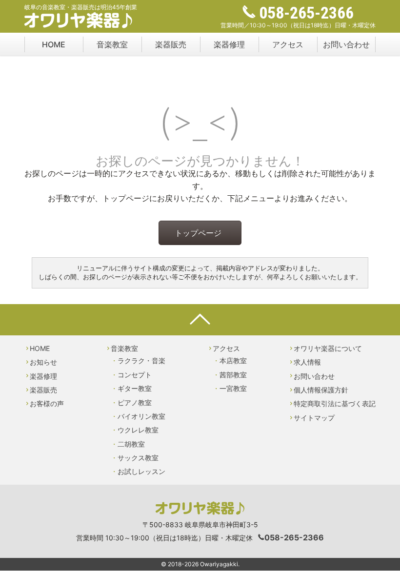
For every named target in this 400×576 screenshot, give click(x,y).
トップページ (198, 233)
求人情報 (307, 362)
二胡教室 (131, 444)
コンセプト (135, 374)
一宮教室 (233, 388)
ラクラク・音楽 (141, 360)
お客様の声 (47, 403)
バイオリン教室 (141, 416)
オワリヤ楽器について (328, 348)
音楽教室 (112, 44)
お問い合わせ (346, 44)
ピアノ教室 (135, 402)
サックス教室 (138, 457)
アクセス (287, 44)
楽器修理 (229, 44)
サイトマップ (314, 417)
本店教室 (233, 360)
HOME (53, 44)
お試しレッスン (141, 471)
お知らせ (43, 362)
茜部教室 (233, 374)
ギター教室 (135, 388)
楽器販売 (170, 44)
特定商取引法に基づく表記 (335, 403)
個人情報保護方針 (321, 390)
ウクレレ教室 (138, 430)
